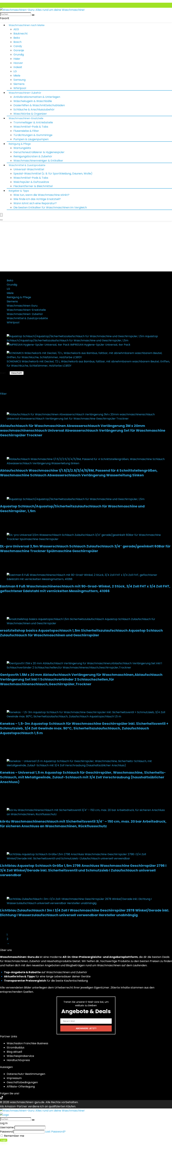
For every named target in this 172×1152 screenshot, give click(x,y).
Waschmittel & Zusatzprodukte (27, 165)
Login (3, 1140)
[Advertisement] (86, 246)
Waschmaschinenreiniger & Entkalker (38, 161)
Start (3, 373)
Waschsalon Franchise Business (27, 1043)
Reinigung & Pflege (20, 144)
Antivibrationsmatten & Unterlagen (36, 97)
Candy (17, 46)
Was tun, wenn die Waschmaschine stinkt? (41, 195)
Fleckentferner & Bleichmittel (33, 186)
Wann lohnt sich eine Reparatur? (35, 203)
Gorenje (18, 50)
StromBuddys (15, 1047)
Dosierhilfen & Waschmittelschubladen (39, 105)
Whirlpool (19, 88)
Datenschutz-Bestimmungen (26, 1074)
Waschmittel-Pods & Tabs (30, 127)
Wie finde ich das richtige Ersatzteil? (37, 199)
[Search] (1, 219)
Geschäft (16, 373)
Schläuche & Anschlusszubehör (34, 109)
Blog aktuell (14, 1052)
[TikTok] (1, 1098)
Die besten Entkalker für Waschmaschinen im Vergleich (50, 207)
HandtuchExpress (18, 1060)
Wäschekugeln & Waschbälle (32, 101)
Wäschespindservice (20, 1056)
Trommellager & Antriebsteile (33, 122)
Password (6, 1132)
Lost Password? (55, 1132)
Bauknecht (20, 33)
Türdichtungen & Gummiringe (32, 135)
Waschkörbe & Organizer (30, 114)
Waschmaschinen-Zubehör (25, 92)
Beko (16, 38)
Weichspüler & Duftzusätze (31, 182)
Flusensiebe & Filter (26, 131)
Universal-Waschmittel (28, 169)
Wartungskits (22, 148)
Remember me (13, 1136)
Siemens (19, 84)
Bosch (17, 42)
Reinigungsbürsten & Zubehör (32, 156)
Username (7, 1127)
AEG (16, 29)
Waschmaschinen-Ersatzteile (26, 118)
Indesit (17, 67)
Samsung (19, 80)
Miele (16, 75)
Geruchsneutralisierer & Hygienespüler (38, 152)
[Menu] (1, 215)
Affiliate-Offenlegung (21, 1086)
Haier (16, 59)
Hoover (18, 63)
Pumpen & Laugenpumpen (31, 139)
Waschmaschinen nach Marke (27, 25)
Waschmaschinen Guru (22, 306)
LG (15, 71)
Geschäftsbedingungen (22, 1082)
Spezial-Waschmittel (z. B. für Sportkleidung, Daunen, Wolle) (52, 173)
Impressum (14, 1078)
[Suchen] (33, 14)
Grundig (18, 54)
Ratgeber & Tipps (19, 190)
